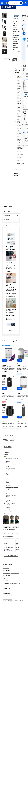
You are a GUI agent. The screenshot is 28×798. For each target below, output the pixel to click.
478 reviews (11, 440)
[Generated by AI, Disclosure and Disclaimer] (8, 513)
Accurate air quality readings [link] (12, 487)
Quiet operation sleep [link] (10, 468)
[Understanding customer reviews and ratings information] (16, 443)
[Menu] (2, 3)
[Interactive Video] (4, 15)
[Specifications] (18, 215)
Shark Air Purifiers (6, 575)
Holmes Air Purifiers (7, 590)
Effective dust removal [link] (10, 478)
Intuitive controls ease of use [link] (12, 458)
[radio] (14, 60)
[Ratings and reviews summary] (18, 435)
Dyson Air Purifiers (7, 588)
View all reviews (7, 446)
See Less (10, 330)
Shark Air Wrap (6, 568)
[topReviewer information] (11, 550)
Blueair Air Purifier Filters (8, 595)
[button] (16, 70)
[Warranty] (17, 219)
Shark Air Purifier (6, 570)
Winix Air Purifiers (6, 585)
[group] (18, 51)
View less (11, 511)
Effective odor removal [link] (10, 503)
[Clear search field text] (19, 3)
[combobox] (15, 3)
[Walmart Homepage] (6, 3)
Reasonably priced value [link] (11, 495)
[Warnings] (18, 225)
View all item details (20, 163)
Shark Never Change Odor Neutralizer (11, 573)
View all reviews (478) (11, 555)
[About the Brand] (17, 229)
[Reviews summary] (21, 51)
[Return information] (23, 31)
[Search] (21, 3)
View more (10, 430)
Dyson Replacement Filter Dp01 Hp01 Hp (11, 583)
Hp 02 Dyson (5, 578)
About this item (7, 206)
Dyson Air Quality (6, 593)
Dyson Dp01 (5, 580)
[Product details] (18, 211)
